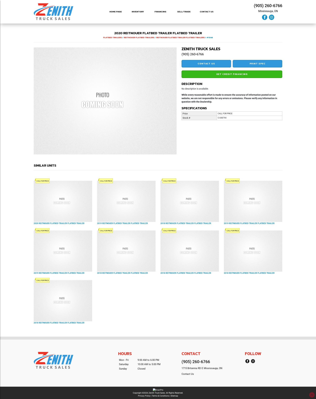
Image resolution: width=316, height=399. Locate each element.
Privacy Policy (144, 396)
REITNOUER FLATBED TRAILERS (139, 37)
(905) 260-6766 (268, 5)
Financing (160, 11)
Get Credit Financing (232, 74)
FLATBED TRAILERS (112, 37)
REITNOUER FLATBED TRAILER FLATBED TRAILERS (180, 37)
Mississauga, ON (268, 11)
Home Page (115, 11)
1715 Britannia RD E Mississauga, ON (202, 368)
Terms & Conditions (160, 396)
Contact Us (206, 11)
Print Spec (257, 63)
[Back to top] (312, 395)
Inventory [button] (138, 11)
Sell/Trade (184, 11)
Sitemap (174, 396)
